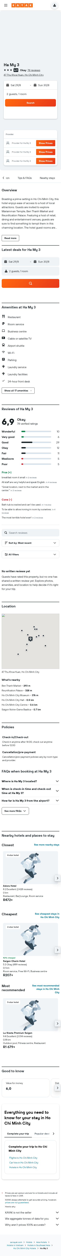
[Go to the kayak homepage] (22, 5)
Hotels (29, 1242)
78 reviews (33, 70)
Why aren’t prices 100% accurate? (25, 1224)
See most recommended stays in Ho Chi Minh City (45, 989)
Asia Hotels (41, 1242)
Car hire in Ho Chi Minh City (23, 1162)
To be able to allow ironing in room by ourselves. (28, 511)
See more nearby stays (46, 844)
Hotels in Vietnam (15, 1245)
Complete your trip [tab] (18, 1133)
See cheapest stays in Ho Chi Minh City (47, 915)
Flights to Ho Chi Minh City (23, 1157)
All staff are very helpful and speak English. (29, 482)
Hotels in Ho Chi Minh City (23, 1167)
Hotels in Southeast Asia (38, 1245)
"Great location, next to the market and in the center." (25, 488)
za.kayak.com (16, 1242)
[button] (5, 5)
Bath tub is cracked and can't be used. (26, 504)
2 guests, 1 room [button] (17, 94)
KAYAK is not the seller (18, 1212)
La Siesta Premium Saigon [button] (17, 1032)
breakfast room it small (19, 477)
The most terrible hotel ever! (22, 517)
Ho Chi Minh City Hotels (24, 1248)
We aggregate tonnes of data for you (27, 1218)
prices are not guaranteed (17, 1202)
